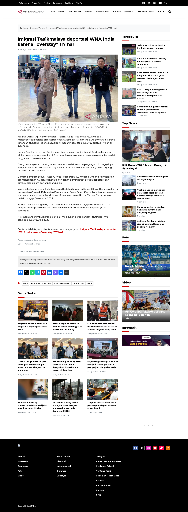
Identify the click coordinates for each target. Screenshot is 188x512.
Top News (69, 3)
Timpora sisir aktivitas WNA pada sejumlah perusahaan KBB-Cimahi (101, 405)
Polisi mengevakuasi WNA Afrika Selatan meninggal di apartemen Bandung (67, 326)
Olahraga (117, 12)
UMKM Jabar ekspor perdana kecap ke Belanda (145, 313)
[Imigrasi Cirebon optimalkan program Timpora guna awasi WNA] (33, 310)
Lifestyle (128, 12)
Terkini (47, 3)
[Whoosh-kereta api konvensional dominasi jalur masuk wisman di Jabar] (33, 389)
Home (52, 12)
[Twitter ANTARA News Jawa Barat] (149, 3)
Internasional (103, 12)
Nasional (62, 12)
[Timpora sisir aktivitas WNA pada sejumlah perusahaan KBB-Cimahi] (102, 389)
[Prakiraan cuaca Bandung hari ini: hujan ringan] (129, 180)
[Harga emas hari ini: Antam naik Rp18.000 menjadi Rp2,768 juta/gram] (129, 211)
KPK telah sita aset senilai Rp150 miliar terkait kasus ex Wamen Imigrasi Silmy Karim (102, 326)
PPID (98, 495)
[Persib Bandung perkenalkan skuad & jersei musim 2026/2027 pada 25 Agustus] (129, 110)
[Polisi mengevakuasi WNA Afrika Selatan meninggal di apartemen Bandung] (67, 310)
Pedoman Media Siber (107, 476)
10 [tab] (165, 324)
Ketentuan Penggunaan (109, 461)
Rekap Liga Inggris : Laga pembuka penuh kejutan (142, 414)
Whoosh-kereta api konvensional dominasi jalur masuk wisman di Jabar (32, 405)
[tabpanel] (146, 261)
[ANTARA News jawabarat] (31, 12)
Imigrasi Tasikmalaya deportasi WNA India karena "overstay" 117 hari (83, 28)
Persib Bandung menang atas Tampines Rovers (145, 268)
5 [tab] (154, 278)
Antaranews (24, 3)
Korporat (100, 490)
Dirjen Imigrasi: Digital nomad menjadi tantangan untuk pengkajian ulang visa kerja (102, 364)
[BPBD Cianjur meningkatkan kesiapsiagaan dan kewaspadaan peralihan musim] (129, 93)
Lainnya (160, 12)
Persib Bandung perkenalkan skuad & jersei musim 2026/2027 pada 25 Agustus (152, 110)
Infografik (129, 327)
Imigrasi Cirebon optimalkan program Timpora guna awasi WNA (33, 326)
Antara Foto (37, 3)
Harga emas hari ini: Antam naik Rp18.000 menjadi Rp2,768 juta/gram (151, 210)
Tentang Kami (103, 471)
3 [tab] (146, 278)
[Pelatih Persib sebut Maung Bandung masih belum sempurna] (129, 62)
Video (126, 282)
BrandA (100, 480)
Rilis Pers (79, 3)
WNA (25, 283)
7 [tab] (152, 324)
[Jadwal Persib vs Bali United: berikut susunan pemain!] (129, 49)
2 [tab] (142, 278)
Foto (125, 237)
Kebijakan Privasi (105, 466)
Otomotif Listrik (145, 12)
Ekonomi (89, 12)
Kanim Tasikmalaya (41, 283)
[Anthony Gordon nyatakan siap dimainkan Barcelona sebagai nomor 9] (129, 225)
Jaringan (100, 456)
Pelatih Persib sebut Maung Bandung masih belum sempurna (151, 61)
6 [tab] (148, 324)
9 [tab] (160, 324)
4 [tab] (150, 278)
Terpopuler (57, 3)
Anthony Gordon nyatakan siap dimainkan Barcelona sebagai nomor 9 (151, 224)
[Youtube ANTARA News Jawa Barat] (160, 3)
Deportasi (78, 283)
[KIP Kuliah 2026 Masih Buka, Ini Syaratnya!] (146, 146)
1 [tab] (138, 278)
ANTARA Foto (103, 485)
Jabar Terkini (75, 12)
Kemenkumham (62, 283)
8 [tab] (156, 324)
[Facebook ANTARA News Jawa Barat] (143, 3)
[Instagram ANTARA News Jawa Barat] (154, 3)
